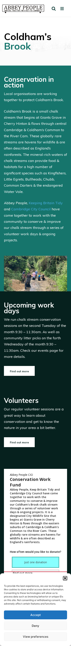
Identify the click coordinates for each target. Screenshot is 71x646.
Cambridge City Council (31, 209)
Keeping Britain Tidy (46, 203)
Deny (35, 626)
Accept (35, 615)
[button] (65, 578)
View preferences (35, 636)
